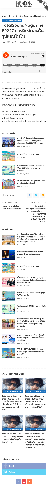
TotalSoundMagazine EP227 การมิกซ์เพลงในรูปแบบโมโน (29, 82)
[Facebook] (29, 195)
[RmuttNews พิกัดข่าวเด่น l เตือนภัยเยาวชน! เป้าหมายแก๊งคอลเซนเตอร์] (8, 255)
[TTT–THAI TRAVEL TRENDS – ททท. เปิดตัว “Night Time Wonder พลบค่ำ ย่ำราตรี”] (8, 353)
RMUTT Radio (6, 82)
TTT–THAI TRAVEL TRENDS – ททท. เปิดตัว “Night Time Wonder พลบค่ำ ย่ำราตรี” (30, 351)
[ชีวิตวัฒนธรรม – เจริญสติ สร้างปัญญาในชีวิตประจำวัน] (8, 296)
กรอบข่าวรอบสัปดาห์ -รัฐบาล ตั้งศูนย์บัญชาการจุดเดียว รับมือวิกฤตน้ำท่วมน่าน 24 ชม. (30, 337)
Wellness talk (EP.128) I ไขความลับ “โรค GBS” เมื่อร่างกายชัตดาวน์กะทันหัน (30, 168)
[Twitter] (36, 195)
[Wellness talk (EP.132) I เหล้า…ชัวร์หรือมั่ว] (8, 309)
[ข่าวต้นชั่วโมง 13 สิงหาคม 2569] (8, 156)
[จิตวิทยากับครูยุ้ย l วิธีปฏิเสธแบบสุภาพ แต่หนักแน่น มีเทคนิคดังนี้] (8, 183)
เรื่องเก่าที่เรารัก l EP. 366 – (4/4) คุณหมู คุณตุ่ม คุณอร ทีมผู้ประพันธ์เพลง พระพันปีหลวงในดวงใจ (31, 280)
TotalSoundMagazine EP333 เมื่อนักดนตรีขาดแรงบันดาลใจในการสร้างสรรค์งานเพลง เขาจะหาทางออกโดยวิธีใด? (35, 401)
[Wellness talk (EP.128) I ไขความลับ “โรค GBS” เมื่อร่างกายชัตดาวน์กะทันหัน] (8, 170)
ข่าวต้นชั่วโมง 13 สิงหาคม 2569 (28, 154)
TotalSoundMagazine (12, 20)
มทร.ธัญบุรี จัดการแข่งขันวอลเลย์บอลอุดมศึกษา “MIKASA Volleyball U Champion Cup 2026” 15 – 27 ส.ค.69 (31, 140)
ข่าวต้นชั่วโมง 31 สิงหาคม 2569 (28, 266)
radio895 (6, 42)
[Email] (42, 195)
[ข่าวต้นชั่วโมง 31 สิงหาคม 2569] (8, 268)
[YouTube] (24, 481)
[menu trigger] (4, 4)
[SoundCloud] (29, 481)
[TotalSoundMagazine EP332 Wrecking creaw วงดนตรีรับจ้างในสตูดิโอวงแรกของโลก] (12, 423)
